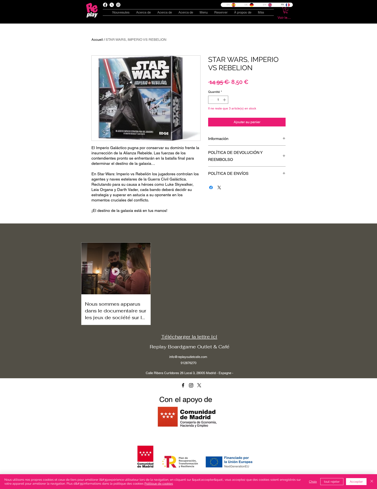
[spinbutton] (218, 100)
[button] (285, 10)
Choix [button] (313, 481)
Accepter (356, 481)
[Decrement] (211, 100)
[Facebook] (105, 5)
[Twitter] (199, 385)
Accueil (97, 39)
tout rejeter (332, 481)
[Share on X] (219, 187)
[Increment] (225, 100)
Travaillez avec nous (269, 441)
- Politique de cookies (208, 441)
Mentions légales (239, 441)
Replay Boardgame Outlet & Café (190, 347)
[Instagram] (191, 385)
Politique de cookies (158, 483)
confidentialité (182, 441)
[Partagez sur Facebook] (211, 187)
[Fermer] (371, 482)
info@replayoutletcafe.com (188, 357)
